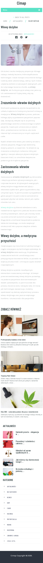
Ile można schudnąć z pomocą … (24, 470)
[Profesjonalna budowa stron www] (22, 325)
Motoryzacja (12, 519)
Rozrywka (10, 530)
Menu (5, 10)
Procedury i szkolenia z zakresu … (25, 442)
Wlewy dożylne (7, 207)
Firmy (9, 508)
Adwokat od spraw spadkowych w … (23, 451)
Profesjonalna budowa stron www (13, 339)
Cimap (21, 2)
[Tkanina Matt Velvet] (22, 361)
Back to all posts (22, 17)
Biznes (9, 497)
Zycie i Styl (11, 541)
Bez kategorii (12, 492)
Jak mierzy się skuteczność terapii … (27, 461)
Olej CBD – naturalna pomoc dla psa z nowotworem (19, 412)
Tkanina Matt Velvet (8, 376)
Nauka (9, 525)
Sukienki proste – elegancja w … (27, 433)
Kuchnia (10, 514)
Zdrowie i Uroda (12, 536)
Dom (8, 503)
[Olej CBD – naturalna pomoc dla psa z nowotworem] (22, 397)
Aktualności (29, 34)
